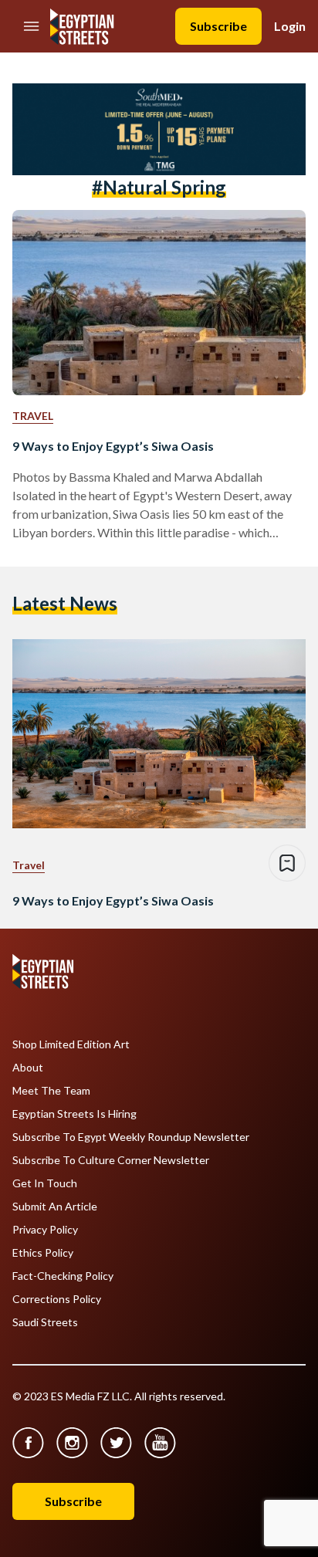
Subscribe (218, 26)
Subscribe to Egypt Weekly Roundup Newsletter (130, 1137)
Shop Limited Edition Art (71, 1044)
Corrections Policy (56, 1299)
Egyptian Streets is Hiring (74, 1114)
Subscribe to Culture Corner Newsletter (110, 1160)
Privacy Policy (45, 1230)
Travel (32, 415)
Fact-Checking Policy (62, 1276)
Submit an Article (54, 1206)
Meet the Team (51, 1091)
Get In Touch (44, 1183)
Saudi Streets (45, 1322)
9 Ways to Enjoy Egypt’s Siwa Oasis (113, 445)
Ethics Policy (42, 1253)
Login (290, 26)
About (27, 1067)
